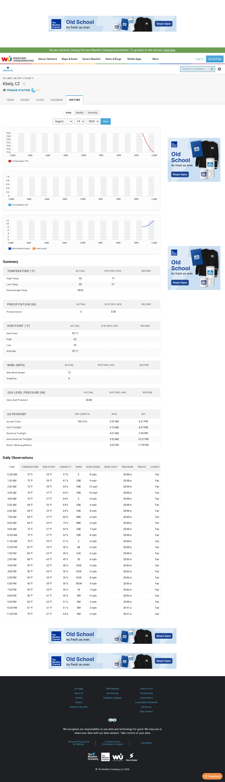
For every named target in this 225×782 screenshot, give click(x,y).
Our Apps (78, 689)
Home (17, 58)
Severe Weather (91, 59)
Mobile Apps (134, 59)
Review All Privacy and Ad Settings (78, 743)
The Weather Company (93, 757)
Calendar (56, 100)
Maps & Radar (70, 59)
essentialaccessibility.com (112, 720)
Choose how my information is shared (112, 743)
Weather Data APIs (79, 707)
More (156, 59)
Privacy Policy (146, 693)
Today (10, 100)
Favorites (8, 71)
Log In (199, 59)
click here (169, 50)
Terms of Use (146, 689)
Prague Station (18, 90)
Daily (68, 112)
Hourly (25, 100)
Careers (78, 702)
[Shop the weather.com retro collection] (112, 24)
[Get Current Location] (212, 69)
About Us (78, 693)
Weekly (79, 112)
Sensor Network (47, 59)
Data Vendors (146, 711)
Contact (79, 698)
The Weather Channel (105, 757)
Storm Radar (131, 757)
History (74, 100)
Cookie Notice (146, 698)
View (105, 121)
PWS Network (112, 689)
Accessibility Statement (146, 702)
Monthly (92, 112)
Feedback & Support (112, 698)
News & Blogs (113, 59)
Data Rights (146, 743)
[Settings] (219, 69)
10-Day (40, 100)
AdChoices (146, 707)
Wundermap (112, 693)
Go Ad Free (214, 58)
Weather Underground (117, 757)
